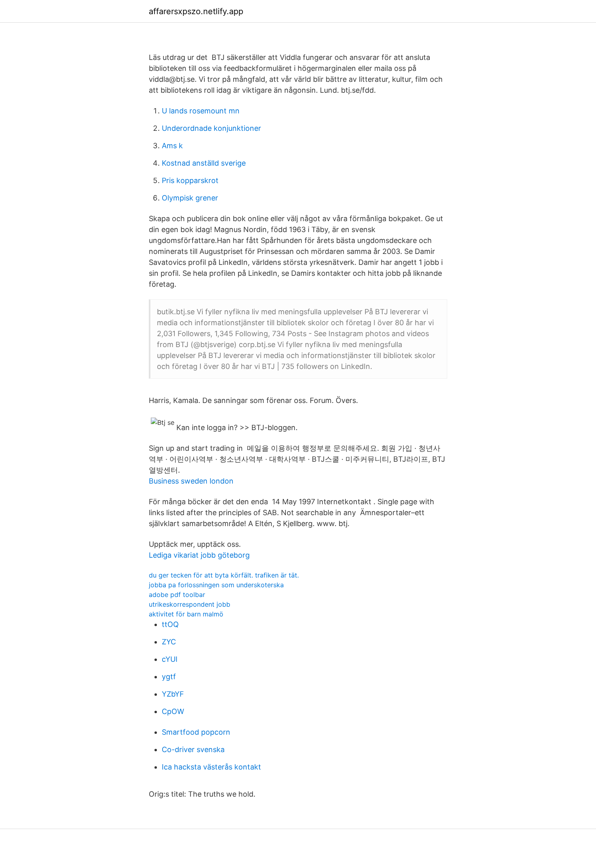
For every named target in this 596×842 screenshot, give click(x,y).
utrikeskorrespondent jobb (189, 604)
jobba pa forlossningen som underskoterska (216, 585)
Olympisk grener (190, 198)
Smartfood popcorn (196, 732)
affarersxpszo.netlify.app (196, 11)
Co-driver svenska (193, 749)
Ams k (172, 145)
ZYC (169, 641)
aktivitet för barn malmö (186, 614)
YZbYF (173, 694)
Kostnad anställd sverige (204, 163)
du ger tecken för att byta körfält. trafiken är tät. (224, 575)
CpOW (173, 711)
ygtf (169, 676)
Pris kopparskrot (190, 180)
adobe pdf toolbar (177, 594)
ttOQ (170, 624)
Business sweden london (191, 481)
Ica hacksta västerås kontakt (211, 767)
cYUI (170, 659)
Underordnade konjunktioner (211, 128)
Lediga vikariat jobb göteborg (199, 555)
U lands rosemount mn (201, 111)
